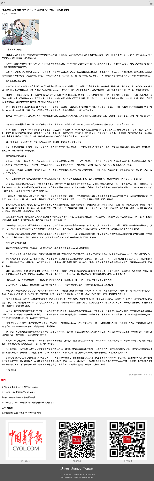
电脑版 (66, 468)
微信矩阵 (90, 468)
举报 (93, 474)
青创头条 (77, 468)
